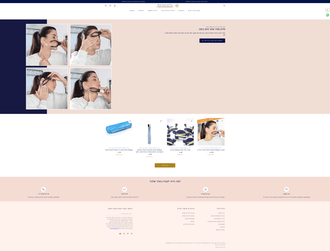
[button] (224, 5)
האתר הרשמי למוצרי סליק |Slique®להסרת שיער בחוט (208, 243)
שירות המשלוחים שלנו (218, 216)
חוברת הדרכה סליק (188, 213)
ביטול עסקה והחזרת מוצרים (216, 221)
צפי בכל (165, 165)
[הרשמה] (106, 213)
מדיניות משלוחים (219, 218)
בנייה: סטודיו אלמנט (220, 247)
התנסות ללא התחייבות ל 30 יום (212, 40)
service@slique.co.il (115, 228)
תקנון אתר (221, 224)
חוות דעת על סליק (188, 224)
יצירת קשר (221, 213)
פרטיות (222, 227)
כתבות (192, 221)
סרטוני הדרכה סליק (188, 216)
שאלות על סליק (189, 218)
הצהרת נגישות (220, 230)
